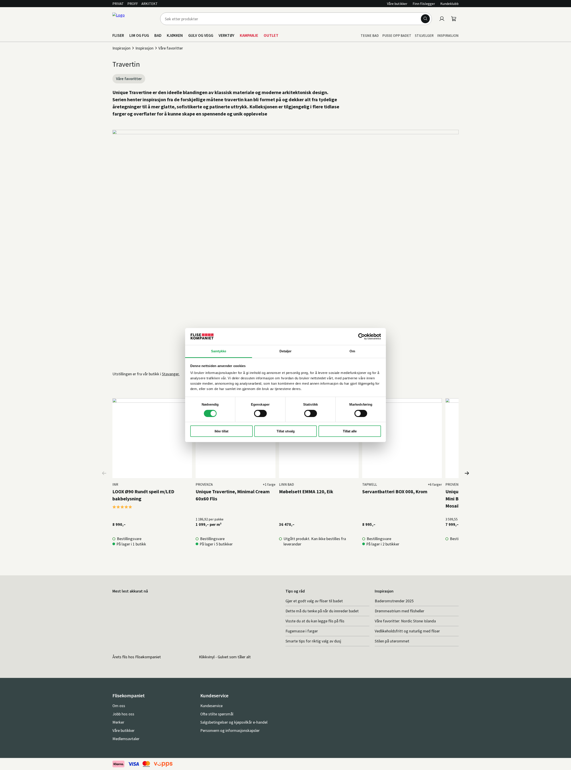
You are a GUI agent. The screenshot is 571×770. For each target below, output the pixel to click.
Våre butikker (397, 3)
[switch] (260, 413)
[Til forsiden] (133, 18)
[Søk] (425, 18)
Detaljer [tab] (285, 351)
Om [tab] (352, 351)
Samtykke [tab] (218, 351)
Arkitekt (149, 3)
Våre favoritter (170, 48)
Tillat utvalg (286, 431)
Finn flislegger (424, 3)
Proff (132, 3)
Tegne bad (370, 35)
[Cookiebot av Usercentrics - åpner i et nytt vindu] (361, 336)
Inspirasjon (448, 35)
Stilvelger (424, 35)
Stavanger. (171, 373)
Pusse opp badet (396, 35)
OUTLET (271, 35)
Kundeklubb (449, 3)
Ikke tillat (221, 431)
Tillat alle (350, 431)
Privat (118, 3)
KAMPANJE (249, 35)
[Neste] (466, 473)
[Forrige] (104, 473)
